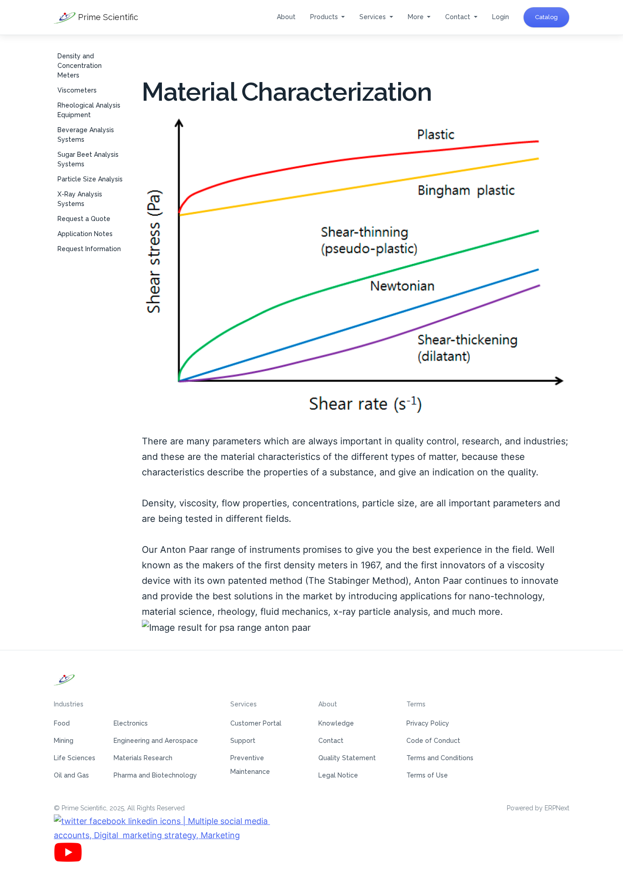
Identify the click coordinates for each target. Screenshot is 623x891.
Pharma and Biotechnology (155, 775)
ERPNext (557, 808)
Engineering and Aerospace (156, 740)
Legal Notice (338, 775)
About (286, 17)
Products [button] (325, 17)
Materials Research (143, 758)
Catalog (546, 17)
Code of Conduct (433, 740)
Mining (63, 740)
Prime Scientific (107, 17)
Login (500, 17)
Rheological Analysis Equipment (88, 110)
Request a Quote (83, 218)
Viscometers (77, 90)
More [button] (417, 17)
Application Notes (85, 233)
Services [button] (373, 17)
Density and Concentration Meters (79, 65)
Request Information (89, 248)
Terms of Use (427, 775)
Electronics (131, 723)
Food (62, 723)
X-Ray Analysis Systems (79, 199)
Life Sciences (74, 758)
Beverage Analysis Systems (85, 134)
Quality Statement (347, 758)
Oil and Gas (71, 775)
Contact (330, 740)
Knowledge (336, 723)
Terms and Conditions (439, 758)
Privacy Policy (427, 723)
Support (242, 740)
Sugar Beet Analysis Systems (88, 159)
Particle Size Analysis (90, 179)
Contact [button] (458, 17)
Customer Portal (255, 723)
